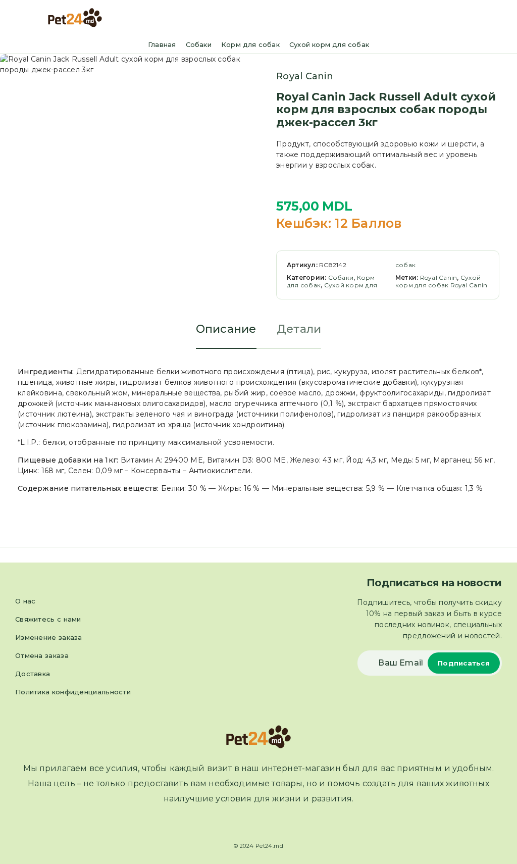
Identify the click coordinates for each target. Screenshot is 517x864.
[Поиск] (486, 19)
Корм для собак (250, 44)
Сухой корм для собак (329, 44)
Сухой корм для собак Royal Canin (441, 281)
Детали (299, 329)
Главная (162, 44)
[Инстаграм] (267, 824)
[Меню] (21, 18)
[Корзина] (502, 18)
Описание (226, 329)
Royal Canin (304, 76)
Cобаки (199, 44)
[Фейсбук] (249, 824)
